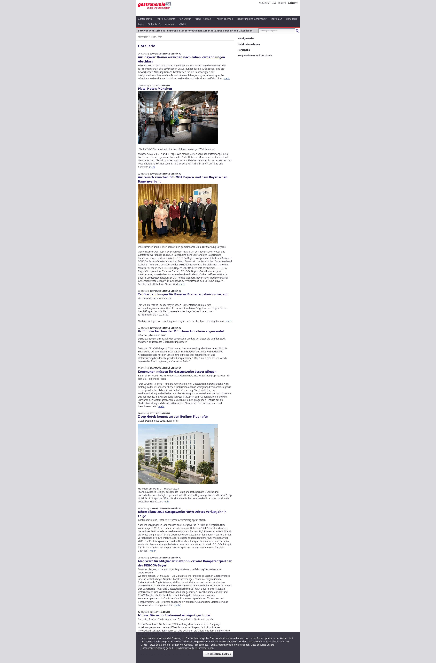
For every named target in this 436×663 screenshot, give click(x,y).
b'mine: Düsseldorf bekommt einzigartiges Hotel (174, 615)
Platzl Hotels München (155, 88)
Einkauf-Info (154, 24)
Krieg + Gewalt (203, 18)
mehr (227, 78)
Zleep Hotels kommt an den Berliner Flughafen (173, 416)
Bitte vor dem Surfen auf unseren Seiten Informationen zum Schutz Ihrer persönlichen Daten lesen (195, 30)
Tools (141, 24)
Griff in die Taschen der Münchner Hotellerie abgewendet (181, 331)
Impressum (293, 3)
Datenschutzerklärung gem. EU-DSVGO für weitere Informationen (177, 648)
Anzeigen (170, 24)
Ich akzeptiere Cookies (218, 654)
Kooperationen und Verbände (165, 53)
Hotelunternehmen (160, 85)
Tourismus (276, 18)
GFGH (182, 24)
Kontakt (282, 3)
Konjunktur (185, 18)
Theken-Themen (224, 18)
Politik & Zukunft (166, 18)
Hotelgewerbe (246, 38)
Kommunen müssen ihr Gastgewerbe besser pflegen (177, 371)
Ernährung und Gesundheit (252, 18)
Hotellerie (291, 18)
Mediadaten (264, 3)
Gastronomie (145, 18)
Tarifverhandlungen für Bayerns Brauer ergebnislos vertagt (183, 294)
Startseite (143, 37)
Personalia (244, 49)
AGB (274, 3)
